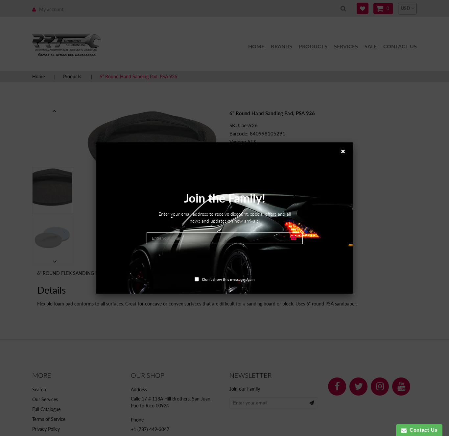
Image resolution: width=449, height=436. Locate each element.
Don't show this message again (228, 279)
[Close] (347, 148)
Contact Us (422, 430)
